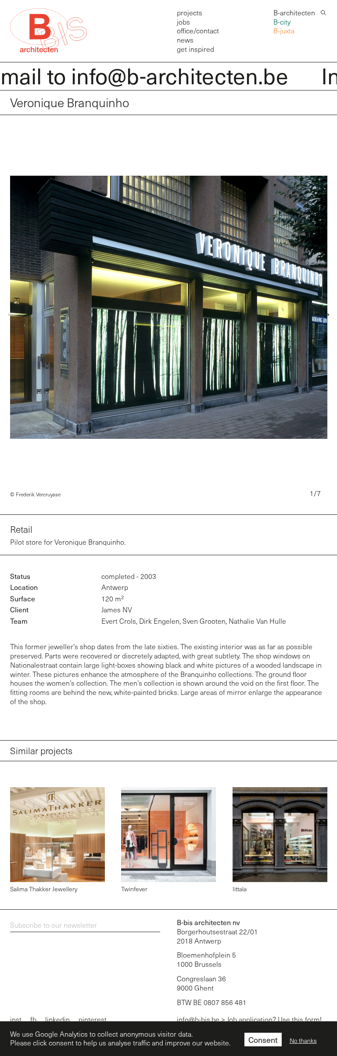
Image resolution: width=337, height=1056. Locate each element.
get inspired (195, 49)
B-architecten (294, 12)
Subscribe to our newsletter (53, 924)
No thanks (303, 1041)
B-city (281, 21)
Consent (263, 1039)
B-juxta (283, 30)
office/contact (198, 30)
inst (16, 1019)
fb (33, 1019)
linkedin (57, 1019)
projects (189, 12)
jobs (183, 21)
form (312, 1019)
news (185, 39)
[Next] (324, 315)
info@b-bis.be (198, 1019)
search (323, 11)
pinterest (93, 1019)
